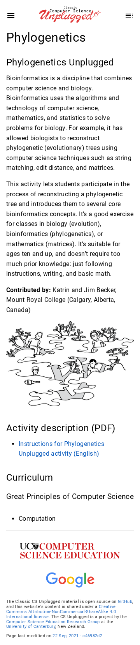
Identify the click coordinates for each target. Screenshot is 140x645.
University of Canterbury (30, 626)
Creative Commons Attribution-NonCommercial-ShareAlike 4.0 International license (61, 611)
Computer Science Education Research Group (53, 621)
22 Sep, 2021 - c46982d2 (77, 635)
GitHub (125, 601)
